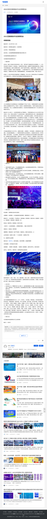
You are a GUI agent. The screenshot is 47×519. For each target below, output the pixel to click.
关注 (36, 345)
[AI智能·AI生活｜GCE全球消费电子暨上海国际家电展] (23, 477)
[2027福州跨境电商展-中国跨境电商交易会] (10, 379)
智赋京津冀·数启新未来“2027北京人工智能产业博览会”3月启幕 (21, 421)
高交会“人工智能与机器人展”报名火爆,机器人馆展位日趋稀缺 (20, 438)
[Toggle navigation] (43, 2)
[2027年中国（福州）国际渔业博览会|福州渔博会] (10, 367)
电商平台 (11, 241)
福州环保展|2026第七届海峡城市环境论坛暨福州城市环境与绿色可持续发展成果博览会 (23, 490)
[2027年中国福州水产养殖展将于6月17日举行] (10, 413)
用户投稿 (20, 511)
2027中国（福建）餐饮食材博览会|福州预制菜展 (29, 387)
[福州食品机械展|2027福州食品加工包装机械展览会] (10, 401)
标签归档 (35, 511)
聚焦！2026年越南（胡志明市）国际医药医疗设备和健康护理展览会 (22, 455)
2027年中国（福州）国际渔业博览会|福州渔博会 (29, 365)
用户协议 (15, 511)
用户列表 (41, 511)
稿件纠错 (30, 511)
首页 (3, 5)
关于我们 (5, 511)
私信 (41, 345)
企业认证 (25, 511)
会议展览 (16, 12)
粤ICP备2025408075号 (29, 513)
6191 (5, 12)
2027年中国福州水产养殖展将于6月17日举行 (29, 411)
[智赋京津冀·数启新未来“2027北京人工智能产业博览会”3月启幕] (23, 426)
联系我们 (10, 511)
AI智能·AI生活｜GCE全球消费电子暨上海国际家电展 (18, 472)
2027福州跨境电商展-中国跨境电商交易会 (28, 376)
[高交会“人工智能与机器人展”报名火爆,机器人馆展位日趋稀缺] (23, 443)
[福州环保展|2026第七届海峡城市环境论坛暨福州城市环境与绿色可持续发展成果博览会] (23, 496)
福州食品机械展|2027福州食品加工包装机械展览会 (29, 399)
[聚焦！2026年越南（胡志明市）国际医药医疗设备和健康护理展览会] (23, 460)
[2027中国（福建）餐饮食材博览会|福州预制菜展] (10, 389)
